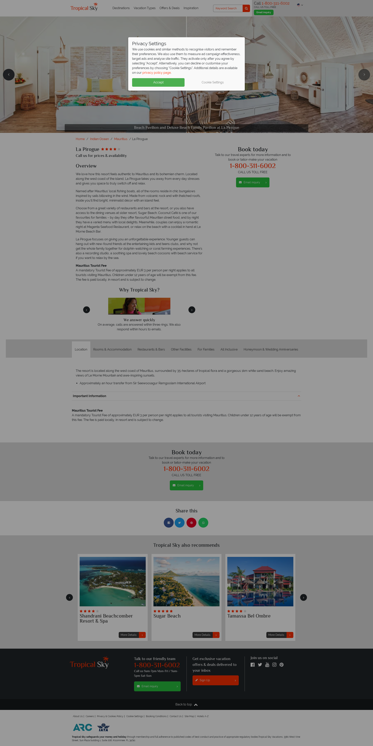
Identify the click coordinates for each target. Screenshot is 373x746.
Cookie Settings (213, 82)
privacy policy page (156, 72)
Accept (158, 82)
